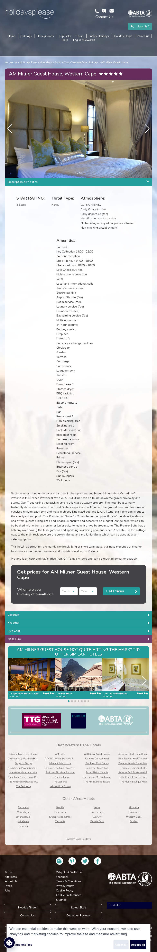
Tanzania (60, 821)
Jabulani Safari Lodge (60, 763)
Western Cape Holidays (85, 62)
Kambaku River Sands (97, 763)
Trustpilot (78, 716)
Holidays (46, 62)
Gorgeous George (23, 763)
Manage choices (20, 944)
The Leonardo (60, 781)
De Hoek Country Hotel (97, 758)
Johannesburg (23, 816)
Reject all (120, 944)
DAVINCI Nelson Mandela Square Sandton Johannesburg (74, 758)
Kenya (97, 807)
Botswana (23, 807)
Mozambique (23, 812)
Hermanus (133, 812)
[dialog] (78, 938)
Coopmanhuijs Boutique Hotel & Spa (26, 758)
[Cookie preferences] (9, 942)
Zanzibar (23, 826)
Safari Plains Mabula (97, 772)
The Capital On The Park (134, 777)
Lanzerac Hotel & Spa (97, 768)
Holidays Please (29, 62)
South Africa (62, 62)
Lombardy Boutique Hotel (134, 768)
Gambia (60, 807)
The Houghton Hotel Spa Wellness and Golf (30, 781)
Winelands (23, 821)
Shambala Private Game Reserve (25, 777)
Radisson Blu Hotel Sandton (60, 772)
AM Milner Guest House (114, 62)
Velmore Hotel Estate (60, 786)
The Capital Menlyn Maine (97, 777)
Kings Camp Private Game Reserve (26, 768)
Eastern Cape (97, 812)
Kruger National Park (60, 816)
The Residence (23, 786)
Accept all (138, 944)
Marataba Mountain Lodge (23, 772)
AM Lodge (60, 754)
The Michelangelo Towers (97, 781)
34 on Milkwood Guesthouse (23, 754)
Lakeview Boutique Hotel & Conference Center (68, 768)
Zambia (134, 821)
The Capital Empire (60, 777)
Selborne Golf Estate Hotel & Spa (135, 772)
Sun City (97, 816)
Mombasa (134, 807)
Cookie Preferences (68, 895)
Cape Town (60, 812)
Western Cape (133, 816)
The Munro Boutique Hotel (133, 781)
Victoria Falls (97, 821)
